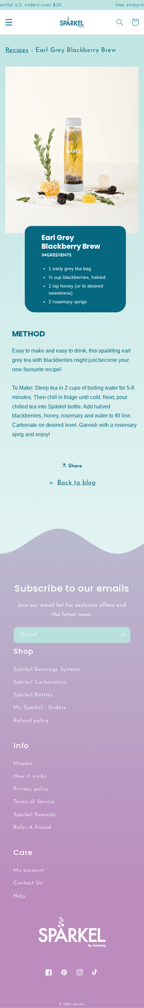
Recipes (16, 50)
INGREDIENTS (56, 255)
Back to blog (76, 483)
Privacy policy (31, 789)
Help (19, 896)
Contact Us (27, 883)
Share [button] (74, 466)
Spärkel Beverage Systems (46, 669)
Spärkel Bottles (32, 695)
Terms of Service (34, 801)
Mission (22, 763)
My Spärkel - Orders (39, 707)
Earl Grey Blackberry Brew (75, 50)
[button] (8, 22)
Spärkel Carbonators (40, 682)
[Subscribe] (122, 635)
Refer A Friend (32, 827)
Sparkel (78, 1004)
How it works (30, 776)
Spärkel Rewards (34, 815)
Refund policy (31, 720)
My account (28, 870)
